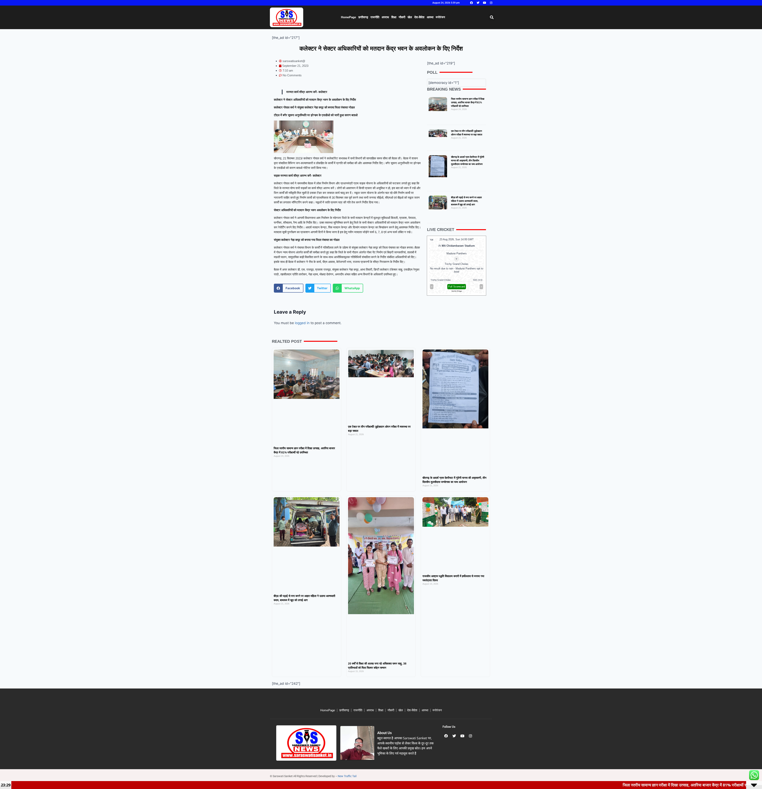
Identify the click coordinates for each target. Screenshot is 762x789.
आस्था (430, 17)
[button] (492, 17)
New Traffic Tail (347, 776)
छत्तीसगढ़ (363, 17)
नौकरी (402, 17)
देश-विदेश (419, 17)
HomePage (348, 17)
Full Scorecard (456, 286)
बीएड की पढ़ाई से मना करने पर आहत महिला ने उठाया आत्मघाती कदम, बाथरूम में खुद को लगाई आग (466, 201)
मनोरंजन (440, 17)
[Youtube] (484, 3)
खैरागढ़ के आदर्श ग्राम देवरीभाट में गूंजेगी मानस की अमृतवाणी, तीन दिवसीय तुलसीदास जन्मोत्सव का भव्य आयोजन (467, 161)
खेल (410, 17)
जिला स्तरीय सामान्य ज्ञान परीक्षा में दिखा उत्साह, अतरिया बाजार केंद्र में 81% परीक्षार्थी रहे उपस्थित (467, 102)
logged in (302, 323)
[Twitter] (478, 3)
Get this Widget (456, 291)
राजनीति (374, 17)
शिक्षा (393, 17)
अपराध (385, 17)
